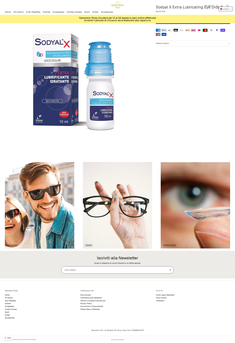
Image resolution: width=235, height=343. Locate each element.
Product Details (162, 43)
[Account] (222, 5)
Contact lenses (11, 309)
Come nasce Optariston (165, 295)
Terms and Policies (117, 340)
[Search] (217, 5)
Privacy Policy (86, 303)
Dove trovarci (85, 295)
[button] (225, 9)
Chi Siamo (9, 298)
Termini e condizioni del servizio (92, 301)
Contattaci (160, 301)
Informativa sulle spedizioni (91, 298)
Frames (8, 303)
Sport (7, 312)
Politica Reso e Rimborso (90, 309)
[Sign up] (170, 270)
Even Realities (10, 301)
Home (7, 295)
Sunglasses (9, 306)
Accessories (9, 318)
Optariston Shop (16, 339)
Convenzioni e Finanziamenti (91, 306)
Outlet (7, 315)
